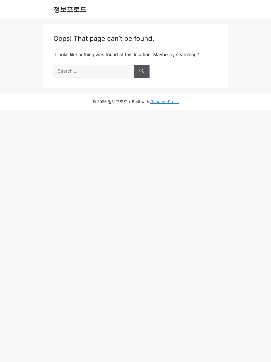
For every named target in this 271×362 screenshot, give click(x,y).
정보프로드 (70, 9)
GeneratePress (164, 101)
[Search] (142, 71)
